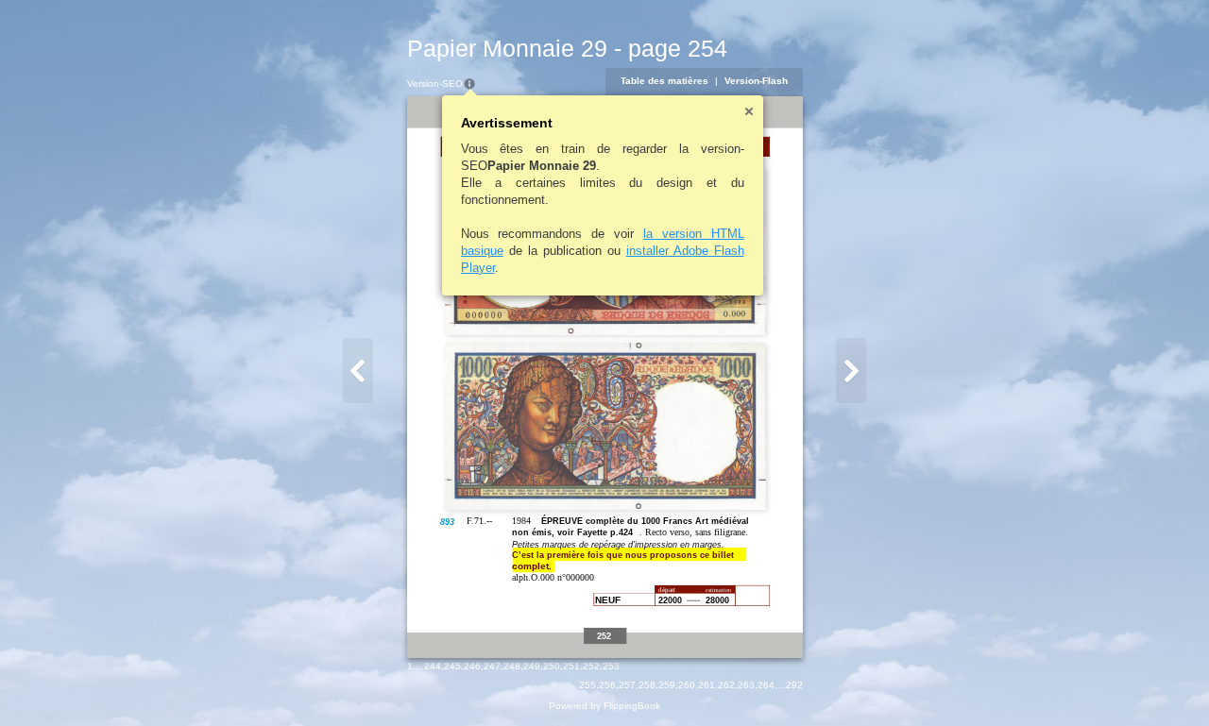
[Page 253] (358, 371)
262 (726, 685)
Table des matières (664, 81)
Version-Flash (756, 81)
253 (611, 666)
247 (492, 666)
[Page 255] (851, 371)
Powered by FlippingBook (604, 706)
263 (746, 685)
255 (587, 685)
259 (666, 685)
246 (472, 666)
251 (571, 666)
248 (511, 666)
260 (686, 685)
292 (794, 685)
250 (551, 666)
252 (591, 666)
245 (452, 666)
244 (432, 666)
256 (607, 685)
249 (531, 666)
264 (766, 685)
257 (627, 685)
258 (647, 685)
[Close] (749, 111)
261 (706, 685)
